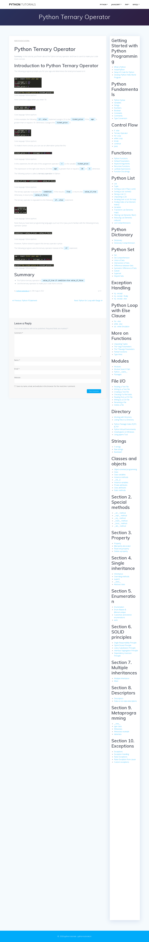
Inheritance (118, 574)
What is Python (120, 67)
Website (17, 377)
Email (17, 369)
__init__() (117, 480)
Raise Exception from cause (125, 759)
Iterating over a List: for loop (125, 199)
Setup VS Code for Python (124, 72)
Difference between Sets (123, 265)
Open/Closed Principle (122, 645)
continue (117, 143)
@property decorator (122, 546)
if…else (116, 130)
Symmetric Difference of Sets (125, 268)
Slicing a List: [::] (120, 194)
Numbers (117, 108)
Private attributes (120, 485)
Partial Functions (120, 352)
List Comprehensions (122, 223)
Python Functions (121, 158)
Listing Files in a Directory (124, 420)
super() (117, 579)
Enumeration (119, 607)
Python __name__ (120, 372)
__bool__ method (120, 523)
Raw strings (118, 449)
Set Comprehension (121, 258)
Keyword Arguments (122, 163)
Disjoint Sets (119, 276)
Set (115, 255)
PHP (126, 4)
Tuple (116, 186)
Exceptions (118, 751)
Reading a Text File (121, 386)
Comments (118, 116)
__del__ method (120, 526)
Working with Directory (123, 417)
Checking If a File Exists (123, 394)
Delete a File (119, 405)
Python (103, 4)
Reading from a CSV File (123, 397)
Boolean (117, 110)
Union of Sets (119, 260)
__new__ (117, 724)
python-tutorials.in (22, 291)
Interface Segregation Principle (126, 650)
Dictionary (118, 240)
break (116, 141)
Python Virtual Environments (125, 429)
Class (116, 472)
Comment (18, 333)
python (22, 4)
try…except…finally (121, 296)
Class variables (120, 474)
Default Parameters (121, 161)
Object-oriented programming (125, 469)
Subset (116, 271)
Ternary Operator (121, 133)
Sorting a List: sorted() (122, 191)
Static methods (120, 490)
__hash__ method (120, 521)
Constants (118, 113)
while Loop (118, 138)
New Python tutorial (21, 41)
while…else (118, 324)
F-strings (117, 447)
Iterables (117, 207)
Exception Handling (121, 754)
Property (117, 543)
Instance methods (121, 477)
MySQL (135, 4)
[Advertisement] (124, 806)
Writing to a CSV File (121, 399)
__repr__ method (120, 515)
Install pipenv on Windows (124, 432)
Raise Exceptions (120, 757)
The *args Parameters (122, 346)
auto (116, 620)
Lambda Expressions (122, 169)
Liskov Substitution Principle (124, 648)
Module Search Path (122, 369)
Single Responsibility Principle (125, 643)
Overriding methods (121, 576)
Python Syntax (119, 100)
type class (118, 726)
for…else (117, 321)
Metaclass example (121, 731)
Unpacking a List (120, 197)
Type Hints (118, 354)
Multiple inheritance (121, 678)
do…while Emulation (121, 326)
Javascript (115, 4)
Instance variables (121, 482)
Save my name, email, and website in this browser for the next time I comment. (45, 386)
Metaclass (118, 729)
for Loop (117, 136)
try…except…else (120, 298)
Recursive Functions (122, 166)
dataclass (118, 734)
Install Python (119, 69)
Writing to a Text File (122, 389)
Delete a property (121, 551)
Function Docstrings (122, 171)
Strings (116, 105)
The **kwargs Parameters (124, 349)
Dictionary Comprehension (124, 243)
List (115, 183)
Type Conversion (120, 118)
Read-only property (121, 548)
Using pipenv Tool (121, 434)
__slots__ (117, 582)
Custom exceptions (121, 762)
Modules (117, 366)
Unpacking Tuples (121, 344)
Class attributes (120, 487)
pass (116, 146)
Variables (117, 102)
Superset (117, 273)
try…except (118, 293)
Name (17, 360)
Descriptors (118, 698)
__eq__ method (120, 518)
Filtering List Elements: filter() (125, 215)
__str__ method (120, 513)
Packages (118, 374)
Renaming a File (120, 402)
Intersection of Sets (121, 263)
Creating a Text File (121, 392)
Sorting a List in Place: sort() (125, 189)
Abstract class (119, 584)
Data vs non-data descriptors (125, 701)
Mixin (116, 681)
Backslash (118, 452)
